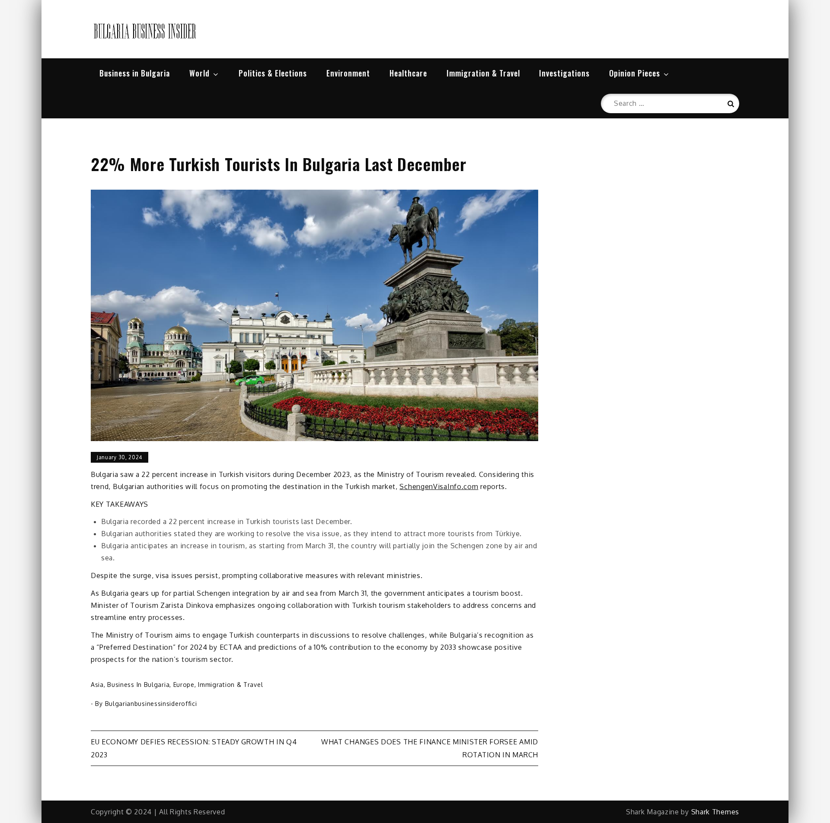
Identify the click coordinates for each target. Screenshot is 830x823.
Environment (348, 73)
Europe (184, 684)
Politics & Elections (273, 73)
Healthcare (408, 73)
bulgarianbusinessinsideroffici (151, 703)
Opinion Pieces (634, 73)
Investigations (564, 73)
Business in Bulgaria (134, 73)
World (199, 73)
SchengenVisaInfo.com (438, 486)
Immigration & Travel (483, 73)
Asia (97, 684)
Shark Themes (715, 811)
